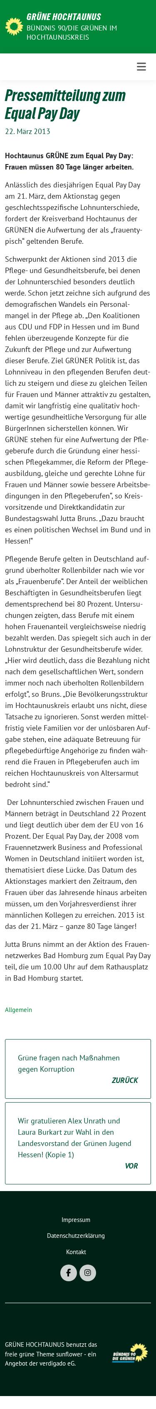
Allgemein (18, 1010)
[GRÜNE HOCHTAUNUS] (14, 25)
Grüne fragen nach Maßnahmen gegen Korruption (78, 1069)
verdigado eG (57, 1363)
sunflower (69, 1354)
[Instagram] (87, 1273)
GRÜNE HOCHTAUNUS (64, 16)
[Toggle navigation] (141, 67)
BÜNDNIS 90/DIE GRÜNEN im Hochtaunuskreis (72, 32)
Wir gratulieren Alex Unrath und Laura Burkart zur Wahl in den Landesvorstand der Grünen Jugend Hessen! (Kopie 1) (78, 1143)
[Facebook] (68, 1273)
